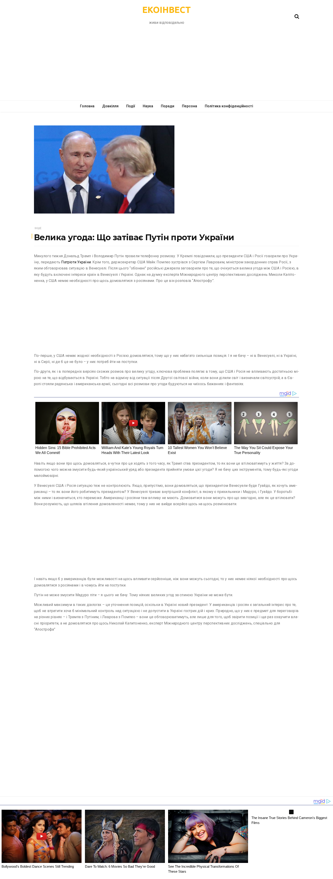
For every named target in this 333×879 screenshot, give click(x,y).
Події (130, 106)
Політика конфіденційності (229, 106)
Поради (167, 106)
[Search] (296, 16)
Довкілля (110, 106)
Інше (38, 228)
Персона (189, 106)
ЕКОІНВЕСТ (166, 9)
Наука (148, 106)
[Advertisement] (166, 66)
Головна (87, 106)
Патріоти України (76, 262)
